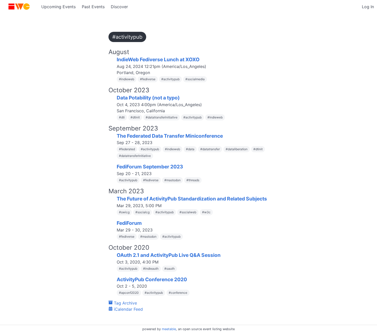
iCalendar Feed (128, 309)
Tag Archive (125, 303)
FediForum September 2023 (150, 167)
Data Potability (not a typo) (148, 98)
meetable (169, 329)
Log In (368, 6)
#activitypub (127, 37)
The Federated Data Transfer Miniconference (170, 136)
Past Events (93, 6)
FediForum (129, 223)
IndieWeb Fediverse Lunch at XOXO (158, 59)
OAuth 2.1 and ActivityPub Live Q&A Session (169, 255)
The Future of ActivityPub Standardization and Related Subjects (192, 199)
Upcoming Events (58, 6)
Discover (119, 6)
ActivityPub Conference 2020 (152, 279)
